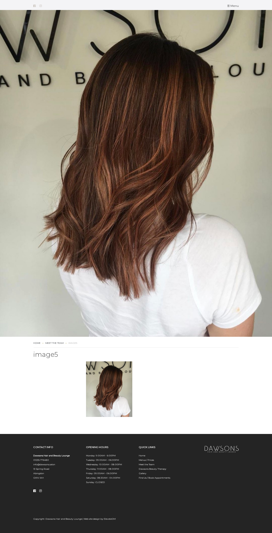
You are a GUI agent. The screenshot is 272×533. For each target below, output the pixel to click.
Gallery (142, 473)
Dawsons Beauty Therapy (152, 468)
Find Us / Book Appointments (154, 477)
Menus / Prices (146, 460)
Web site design (92, 518)
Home (37, 343)
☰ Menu (233, 6)
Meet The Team (54, 343)
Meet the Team (147, 464)
